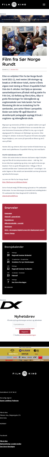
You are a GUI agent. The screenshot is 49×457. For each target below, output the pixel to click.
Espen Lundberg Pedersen (9, 401)
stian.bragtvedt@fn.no (10, 196)
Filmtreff (15, 276)
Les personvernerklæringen (25, 328)
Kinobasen (8, 227)
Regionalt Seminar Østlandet (21, 255)
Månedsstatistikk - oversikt (14, 223)
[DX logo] (11, 305)
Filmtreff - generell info (12, 217)
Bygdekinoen (9, 220)
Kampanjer (8, 213)
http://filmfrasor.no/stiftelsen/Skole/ (14, 182)
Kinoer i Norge (10, 233)
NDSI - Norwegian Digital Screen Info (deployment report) (24, 230)
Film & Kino (4, 441)
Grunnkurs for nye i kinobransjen (23, 262)
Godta (25, 335)
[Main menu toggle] (44, 4)
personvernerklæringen (28, 335)
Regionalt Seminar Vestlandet (22, 269)
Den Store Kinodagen (19, 282)
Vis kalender (9, 287)
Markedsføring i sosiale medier (10, 444)
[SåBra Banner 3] (24, 19)
